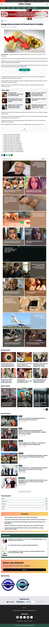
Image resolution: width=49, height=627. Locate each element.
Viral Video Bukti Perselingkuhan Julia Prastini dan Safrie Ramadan (15, 94)
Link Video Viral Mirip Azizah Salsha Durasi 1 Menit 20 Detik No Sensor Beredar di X (26, 519)
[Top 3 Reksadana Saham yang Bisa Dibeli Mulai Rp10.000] (4, 547)
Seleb (24, 8)
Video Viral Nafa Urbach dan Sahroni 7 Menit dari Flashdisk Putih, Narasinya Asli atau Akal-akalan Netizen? (24, 365)
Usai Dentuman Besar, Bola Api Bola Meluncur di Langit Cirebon (15, 100)
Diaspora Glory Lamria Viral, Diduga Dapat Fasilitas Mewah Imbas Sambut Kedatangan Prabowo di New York (15, 106)
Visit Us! (24, 569)
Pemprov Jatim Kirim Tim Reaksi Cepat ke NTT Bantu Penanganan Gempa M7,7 (32, 419)
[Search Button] (47, 4)
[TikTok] (24, 617)
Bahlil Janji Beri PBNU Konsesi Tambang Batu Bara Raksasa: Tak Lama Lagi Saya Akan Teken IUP (24, 404)
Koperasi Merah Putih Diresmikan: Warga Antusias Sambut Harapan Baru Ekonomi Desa (8, 404)
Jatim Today (24, 4)
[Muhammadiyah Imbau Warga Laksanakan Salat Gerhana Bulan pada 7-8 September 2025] (8, 357)
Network (30, 621)
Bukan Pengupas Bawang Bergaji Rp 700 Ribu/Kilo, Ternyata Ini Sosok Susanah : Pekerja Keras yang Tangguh (32, 432)
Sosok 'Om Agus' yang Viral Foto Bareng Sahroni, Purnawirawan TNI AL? (39, 94)
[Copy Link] (12, 155)
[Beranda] (2, 20)
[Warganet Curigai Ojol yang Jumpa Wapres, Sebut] (28, 106)
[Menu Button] (1, 4)
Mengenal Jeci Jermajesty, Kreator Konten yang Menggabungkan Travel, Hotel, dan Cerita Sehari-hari (33, 481)
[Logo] (24, 608)
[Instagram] (21, 617)
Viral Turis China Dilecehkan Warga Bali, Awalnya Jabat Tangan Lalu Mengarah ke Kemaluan (33, 456)
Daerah (21, 453)
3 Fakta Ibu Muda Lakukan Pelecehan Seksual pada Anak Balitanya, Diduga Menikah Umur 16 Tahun (24, 528)
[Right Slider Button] (46, 409)
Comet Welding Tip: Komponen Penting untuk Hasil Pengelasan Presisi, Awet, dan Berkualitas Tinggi (26, 552)
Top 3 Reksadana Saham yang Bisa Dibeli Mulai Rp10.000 (23, 545)
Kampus (29, 8)
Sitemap (26, 621)
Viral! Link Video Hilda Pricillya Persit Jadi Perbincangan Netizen (6, 381)
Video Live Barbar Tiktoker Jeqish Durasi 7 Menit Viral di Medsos (21, 517)
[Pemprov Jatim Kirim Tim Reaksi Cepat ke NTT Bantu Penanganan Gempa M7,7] (9, 421)
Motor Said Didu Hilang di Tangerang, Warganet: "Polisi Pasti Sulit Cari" (39, 381)
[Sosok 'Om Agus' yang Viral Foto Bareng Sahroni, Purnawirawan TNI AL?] (28, 94)
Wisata (34, 8)
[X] (4, 155)
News (20, 416)
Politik (8, 8)
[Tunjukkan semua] (46, 535)
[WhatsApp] (9, 155)
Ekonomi (19, 8)
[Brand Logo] (10, 602)
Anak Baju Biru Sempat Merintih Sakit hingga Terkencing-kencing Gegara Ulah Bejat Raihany (25, 522)
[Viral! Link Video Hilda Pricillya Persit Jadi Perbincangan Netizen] (8, 373)
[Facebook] (2, 155)
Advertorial (21, 478)
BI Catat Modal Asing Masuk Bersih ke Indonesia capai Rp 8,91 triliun (40, 404)
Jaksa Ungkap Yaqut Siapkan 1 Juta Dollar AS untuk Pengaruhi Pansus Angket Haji (29, 1)
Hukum (13, 8)
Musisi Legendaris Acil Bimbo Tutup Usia (39, 99)
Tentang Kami (20, 621)
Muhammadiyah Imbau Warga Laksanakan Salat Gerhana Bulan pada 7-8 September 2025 (7, 365)
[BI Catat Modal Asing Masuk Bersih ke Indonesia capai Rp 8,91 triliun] (41, 397)
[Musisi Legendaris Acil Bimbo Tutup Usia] (28, 100)
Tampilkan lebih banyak (24, 491)
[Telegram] (7, 155)
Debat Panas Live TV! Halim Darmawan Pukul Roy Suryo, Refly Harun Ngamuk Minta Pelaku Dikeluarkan (33, 469)
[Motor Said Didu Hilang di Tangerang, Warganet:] (40, 373)
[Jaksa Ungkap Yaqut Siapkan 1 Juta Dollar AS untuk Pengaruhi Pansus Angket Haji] (9, 445)
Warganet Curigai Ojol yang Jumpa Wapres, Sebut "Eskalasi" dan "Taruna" (39, 106)
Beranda (3, 8)
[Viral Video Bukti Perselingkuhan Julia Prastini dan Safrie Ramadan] (4, 94)
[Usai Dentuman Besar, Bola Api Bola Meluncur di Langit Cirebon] (4, 100)
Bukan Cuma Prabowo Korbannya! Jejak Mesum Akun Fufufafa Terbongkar (24, 525)
